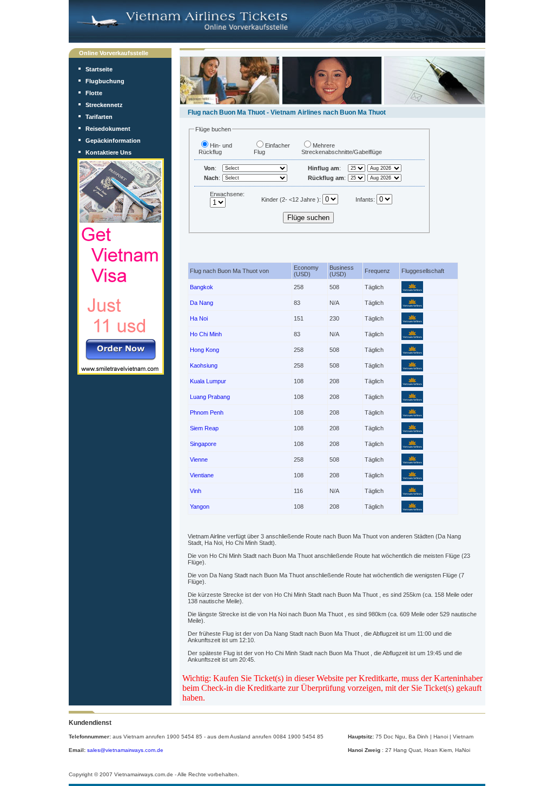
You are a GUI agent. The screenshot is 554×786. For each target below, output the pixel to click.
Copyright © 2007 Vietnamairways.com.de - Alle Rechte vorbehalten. (154, 774)
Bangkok (201, 287)
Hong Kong (204, 350)
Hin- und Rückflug (215, 148)
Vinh (195, 491)
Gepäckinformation (113, 140)
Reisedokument (107, 128)
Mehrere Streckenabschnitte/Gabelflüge (341, 148)
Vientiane (202, 475)
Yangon (199, 506)
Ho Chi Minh (206, 334)
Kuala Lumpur (208, 381)
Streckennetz (104, 105)
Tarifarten (99, 117)
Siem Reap (204, 428)
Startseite (99, 69)
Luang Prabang (210, 397)
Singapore (203, 444)
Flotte (93, 93)
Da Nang (201, 302)
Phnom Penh (206, 412)
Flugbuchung (104, 81)
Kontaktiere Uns (108, 152)
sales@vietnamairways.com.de (125, 750)
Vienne (199, 459)
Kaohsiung (203, 365)
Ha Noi (199, 318)
